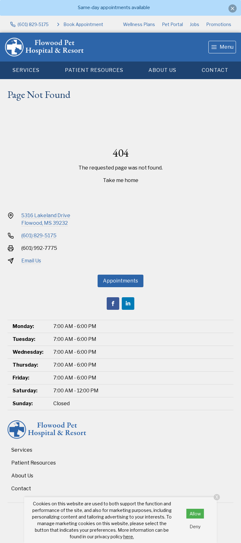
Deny (195, 526)
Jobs (194, 24)
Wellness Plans (139, 24)
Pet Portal (172, 24)
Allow (195, 513)
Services (26, 70)
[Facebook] (113, 303)
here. (128, 536)
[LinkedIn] (128, 303)
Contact (215, 70)
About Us (162, 70)
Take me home (120, 180)
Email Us (31, 261)
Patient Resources (94, 70)
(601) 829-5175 (38, 236)
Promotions (218, 24)
